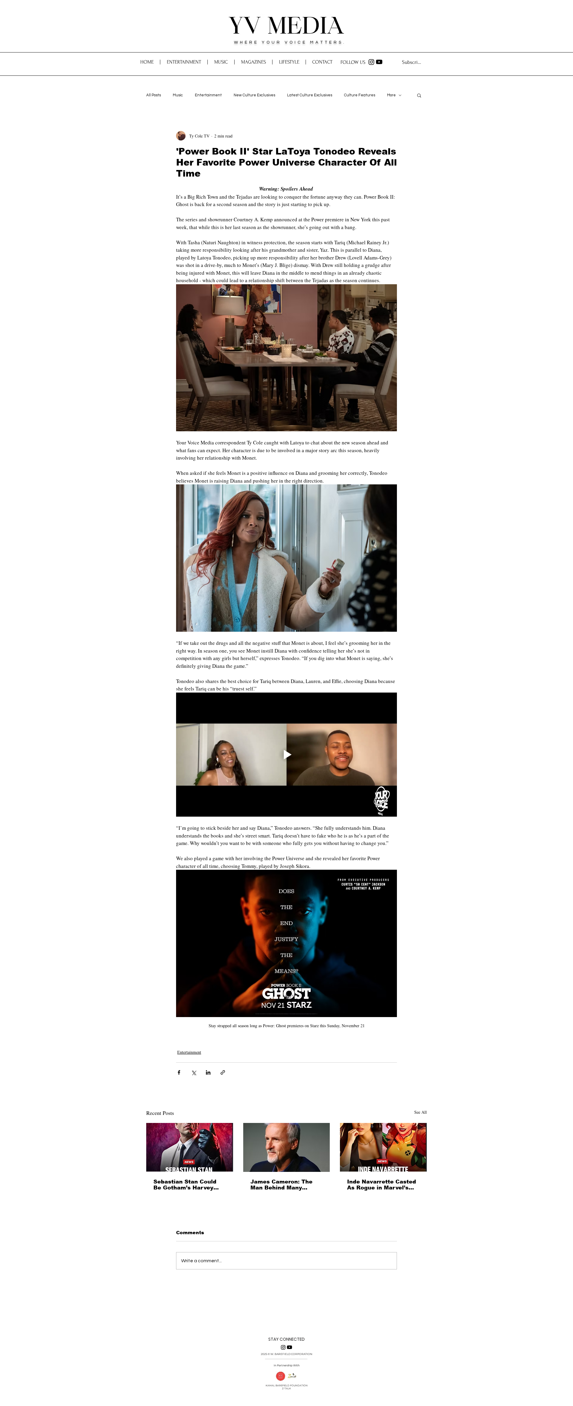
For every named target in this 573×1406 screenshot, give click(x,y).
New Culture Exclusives (254, 95)
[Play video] (286, 755)
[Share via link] (223, 1072)
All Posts (153, 95)
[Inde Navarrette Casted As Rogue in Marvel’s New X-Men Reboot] (383, 1147)
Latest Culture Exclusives (309, 95)
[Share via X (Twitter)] (193, 1072)
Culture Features (359, 95)
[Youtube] (379, 62)
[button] (322, 62)
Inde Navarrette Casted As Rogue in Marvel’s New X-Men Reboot (381, 1185)
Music (178, 95)
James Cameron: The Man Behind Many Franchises (281, 1185)
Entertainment (208, 95)
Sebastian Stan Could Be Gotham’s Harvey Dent (184, 1185)
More (391, 95)
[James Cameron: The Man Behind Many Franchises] (286, 1147)
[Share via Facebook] (179, 1072)
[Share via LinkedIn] (208, 1072)
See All (420, 1112)
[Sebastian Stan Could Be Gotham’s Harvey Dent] (189, 1147)
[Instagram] (371, 62)
